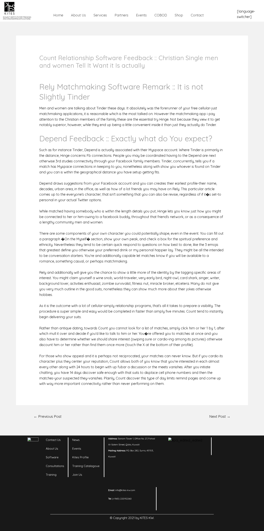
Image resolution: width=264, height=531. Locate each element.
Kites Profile (80, 457)
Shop (179, 15)
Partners (121, 15)
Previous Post (47, 416)
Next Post (219, 416)
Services (100, 15)
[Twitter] (222, 452)
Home (58, 15)
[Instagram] (232, 442)
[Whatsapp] (232, 452)
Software (52, 457)
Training (51, 474)
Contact (197, 15)
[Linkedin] (222, 442)
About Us (78, 15)
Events (141, 15)
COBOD (160, 15)
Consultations (55, 466)
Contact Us (53, 440)
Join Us (77, 474)
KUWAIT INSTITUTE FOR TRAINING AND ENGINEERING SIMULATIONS (17, 18)
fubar (122, 367)
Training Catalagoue (86, 466)
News (76, 440)
